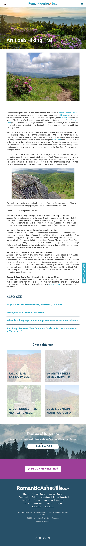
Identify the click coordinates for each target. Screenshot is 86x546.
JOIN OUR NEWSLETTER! (43, 469)
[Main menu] (81, 3)
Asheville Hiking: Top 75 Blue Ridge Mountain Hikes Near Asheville (42, 321)
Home (26, 494)
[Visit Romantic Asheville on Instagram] (44, 538)
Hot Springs (45, 497)
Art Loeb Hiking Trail (30, 40)
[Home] (42, 4)
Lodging (59, 503)
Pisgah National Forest (68, 113)
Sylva (34, 497)
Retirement (36, 506)
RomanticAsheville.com (26, 512)
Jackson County (56, 494)
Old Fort (49, 503)
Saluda (26, 503)
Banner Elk (26, 500)
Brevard (63, 118)
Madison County (39, 494)
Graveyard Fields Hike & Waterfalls (25, 313)
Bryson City (24, 497)
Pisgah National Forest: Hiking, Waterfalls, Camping (34, 305)
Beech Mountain (60, 497)
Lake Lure (60, 500)
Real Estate (49, 506)
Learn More (46, 446)
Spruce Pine (37, 503)
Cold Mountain (64, 115)
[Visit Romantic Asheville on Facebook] (36, 538)
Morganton (48, 500)
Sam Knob (56, 140)
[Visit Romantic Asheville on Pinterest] (49, 538)
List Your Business (84, 273)
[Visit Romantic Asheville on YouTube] (40, 538)
